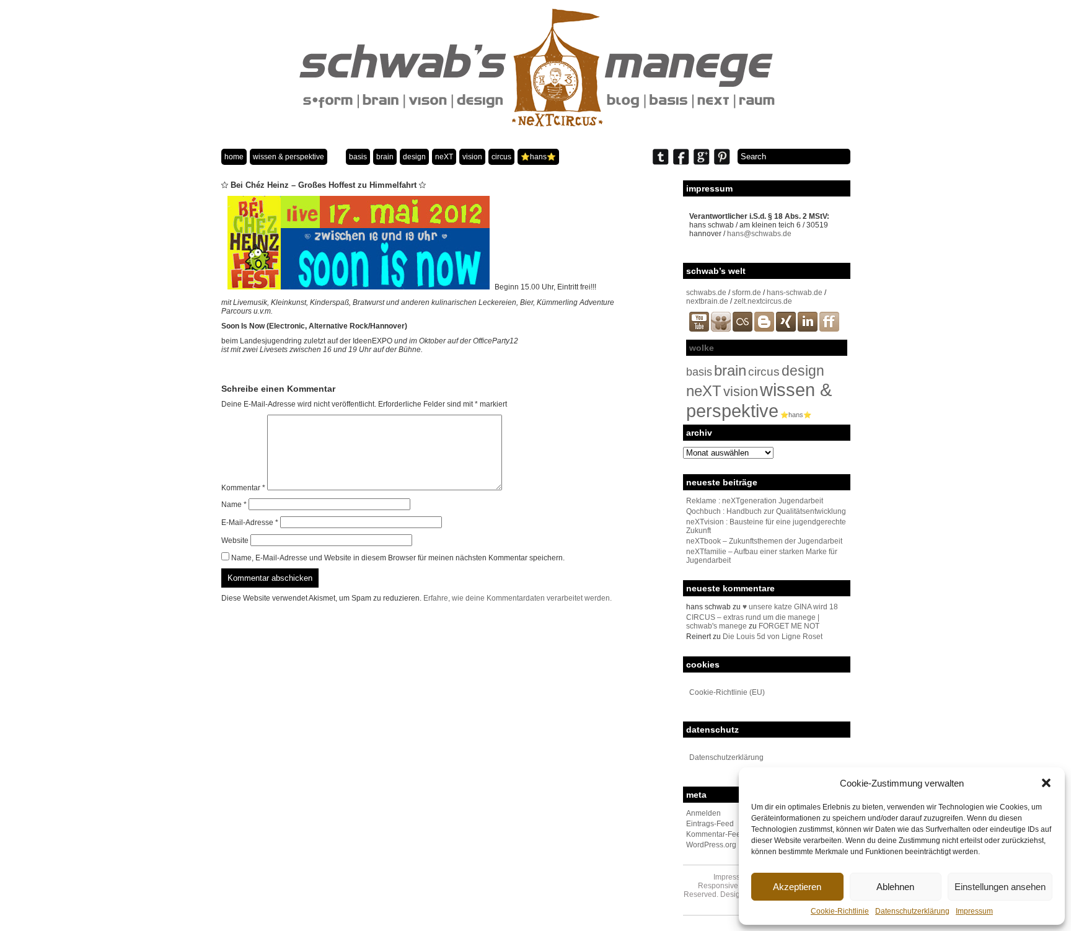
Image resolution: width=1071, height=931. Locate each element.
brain (385, 156)
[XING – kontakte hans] (786, 329)
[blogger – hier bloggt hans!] (764, 329)
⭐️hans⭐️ (538, 156)
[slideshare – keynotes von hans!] (721, 329)
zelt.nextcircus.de (763, 301)
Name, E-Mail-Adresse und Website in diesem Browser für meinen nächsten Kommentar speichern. (398, 558)
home (234, 156)
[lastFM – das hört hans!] (742, 329)
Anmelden (703, 813)
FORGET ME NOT (789, 626)
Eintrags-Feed (710, 823)
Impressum (974, 911)
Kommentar (243, 487)
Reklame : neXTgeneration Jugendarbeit (754, 500)
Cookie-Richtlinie (840, 911)
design (414, 156)
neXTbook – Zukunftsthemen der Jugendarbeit (764, 541)
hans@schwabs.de (759, 233)
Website (235, 540)
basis (358, 156)
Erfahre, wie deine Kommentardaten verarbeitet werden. (517, 598)
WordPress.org (711, 845)
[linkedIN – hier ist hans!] (808, 329)
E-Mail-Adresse (249, 522)
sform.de (746, 292)
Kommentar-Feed (715, 834)
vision (472, 156)
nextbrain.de (707, 301)
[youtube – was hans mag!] (699, 329)
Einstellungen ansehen (1000, 886)
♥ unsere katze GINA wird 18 (790, 606)
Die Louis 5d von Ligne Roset (772, 636)
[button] (1046, 783)
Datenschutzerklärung (912, 911)
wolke (701, 348)
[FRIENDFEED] (829, 329)
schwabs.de (706, 292)
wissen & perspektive (288, 156)
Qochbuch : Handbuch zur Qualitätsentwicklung (766, 511)
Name (234, 504)
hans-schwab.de (794, 292)
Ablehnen (895, 886)
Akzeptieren (797, 886)
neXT (444, 156)
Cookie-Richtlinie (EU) (727, 692)
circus (501, 156)
